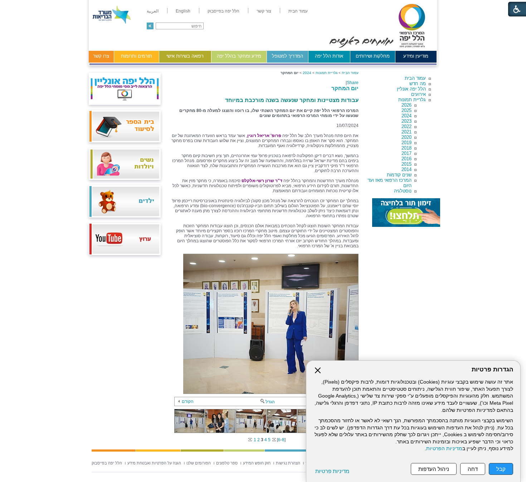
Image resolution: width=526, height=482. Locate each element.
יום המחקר (345, 88)
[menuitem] (298, 11)
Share (353, 82)
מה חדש (417, 83)
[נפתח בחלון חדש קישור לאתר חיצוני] (406, 212)
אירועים (418, 94)
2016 (406, 158)
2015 (406, 164)
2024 (406, 115)
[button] (150, 26)
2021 (406, 132)
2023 (406, 121)
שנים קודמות (399, 174)
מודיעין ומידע (415, 56)
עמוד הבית (415, 78)
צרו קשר (101, 56)
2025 (406, 110)
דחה (473, 469)
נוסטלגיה (402, 191)
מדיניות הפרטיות (444, 448)
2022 (406, 126)
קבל (501, 469)
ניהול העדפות (433, 469)
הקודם (188, 401)
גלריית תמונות (412, 99)
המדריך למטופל (287, 56)
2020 (406, 137)
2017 (406, 153)
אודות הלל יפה (329, 56)
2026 (406, 105)
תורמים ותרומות (136, 56)
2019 (406, 142)
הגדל (270, 401)
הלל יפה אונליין (411, 89)
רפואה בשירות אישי (185, 56)
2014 (406, 169)
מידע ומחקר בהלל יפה (239, 56)
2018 (406, 148)
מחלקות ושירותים (373, 56)
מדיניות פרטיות (332, 471)
